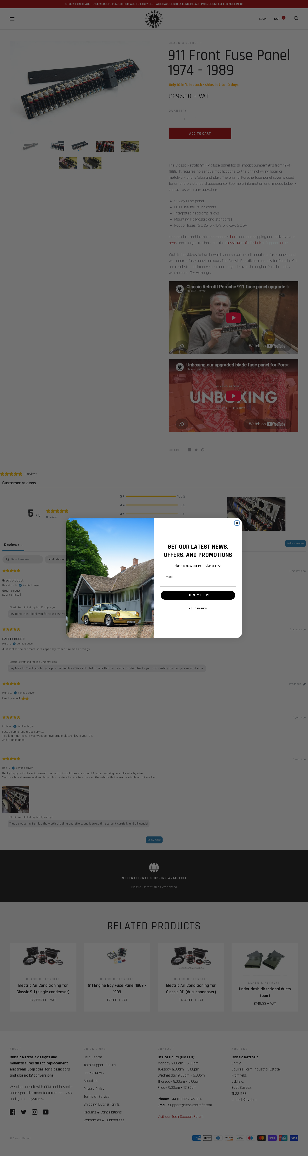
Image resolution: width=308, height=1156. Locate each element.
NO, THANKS (198, 608)
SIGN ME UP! (198, 595)
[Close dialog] (237, 523)
